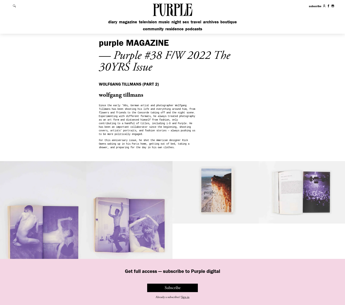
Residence (174, 28)
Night (176, 21)
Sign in (185, 297)
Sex (186, 21)
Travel (196, 21)
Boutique (228, 21)
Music (164, 21)
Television (148, 21)
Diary (112, 21)
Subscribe (173, 287)
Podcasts (193, 28)
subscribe (315, 6)
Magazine (128, 21)
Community (153, 28)
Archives (211, 21)
